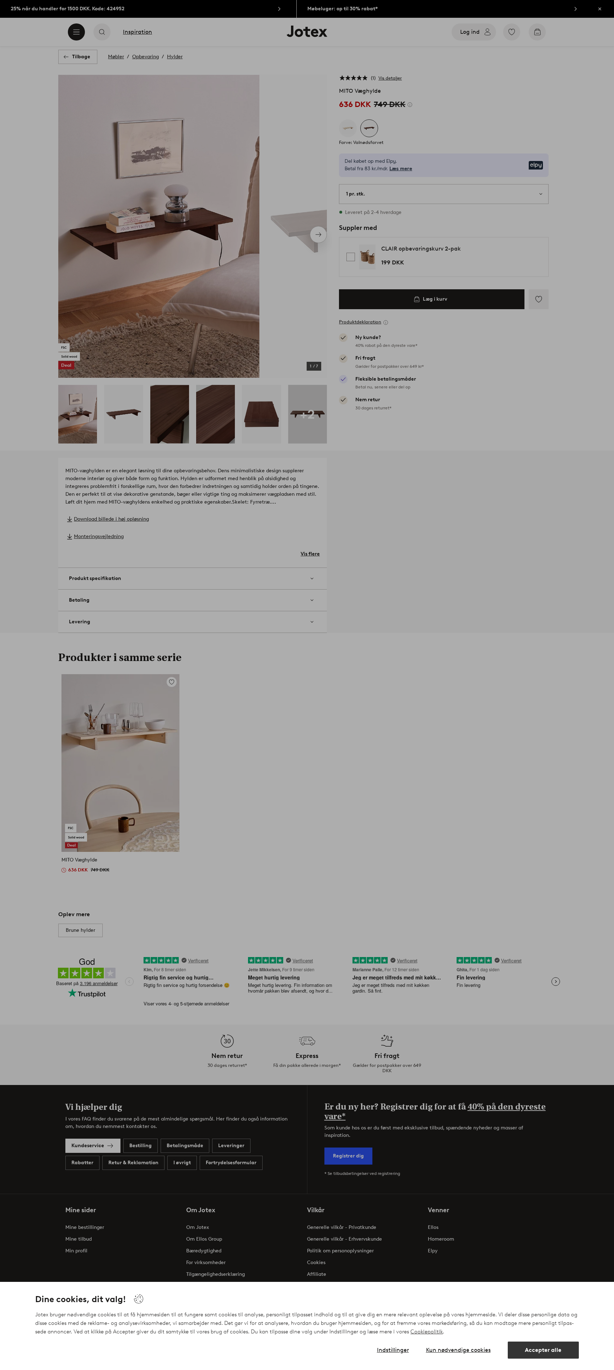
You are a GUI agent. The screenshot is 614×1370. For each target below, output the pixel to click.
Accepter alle (543, 1350)
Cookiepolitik (426, 1331)
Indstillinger (393, 1350)
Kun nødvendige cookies (458, 1350)
